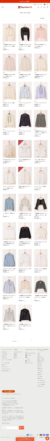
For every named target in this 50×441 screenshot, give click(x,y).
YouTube (29, 361)
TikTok (28, 359)
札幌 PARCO (40, 364)
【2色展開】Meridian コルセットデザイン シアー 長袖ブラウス (9, 46)
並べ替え (42, 18)
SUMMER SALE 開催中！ (25, 1)
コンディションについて (6, 368)
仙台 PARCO (40, 366)
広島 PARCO (40, 374)
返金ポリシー (16, 357)
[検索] (38, 7)
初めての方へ (40, 4)
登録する (21, 427)
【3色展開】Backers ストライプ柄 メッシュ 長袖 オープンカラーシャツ (40, 132)
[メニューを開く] (3, 7)
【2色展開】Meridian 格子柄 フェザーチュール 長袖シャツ (25, 297)
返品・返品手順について (6, 370)
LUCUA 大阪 (40, 370)
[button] (25, 439)
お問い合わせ (4, 352)
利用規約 (15, 355)
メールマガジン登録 (5, 362)
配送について (4, 364)
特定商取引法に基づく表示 (44, 437)
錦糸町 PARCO (40, 357)
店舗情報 (35, 4)
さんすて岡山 (40, 376)
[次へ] (36, 339)
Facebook (29, 355)
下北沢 (39, 353)
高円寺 (39, 355)
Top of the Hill (6, 437)
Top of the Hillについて (18, 352)
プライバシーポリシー (6, 423)
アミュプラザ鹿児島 (41, 384)
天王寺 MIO (40, 372)
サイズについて (4, 366)
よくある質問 (4, 353)
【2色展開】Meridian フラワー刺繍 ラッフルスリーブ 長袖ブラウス (25, 215)
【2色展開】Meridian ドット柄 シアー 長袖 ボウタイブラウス (9, 326)
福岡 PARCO (40, 378)
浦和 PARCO (40, 362)
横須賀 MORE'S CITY (41, 361)
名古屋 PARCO (40, 368)
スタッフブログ (30, 362)
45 (31, 339)
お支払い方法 (4, 357)
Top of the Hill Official (31, 353)
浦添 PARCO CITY (41, 386)
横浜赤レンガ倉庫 (41, 359)
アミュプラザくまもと (41, 382)
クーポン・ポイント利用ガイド (7, 360)
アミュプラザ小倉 (41, 380)
